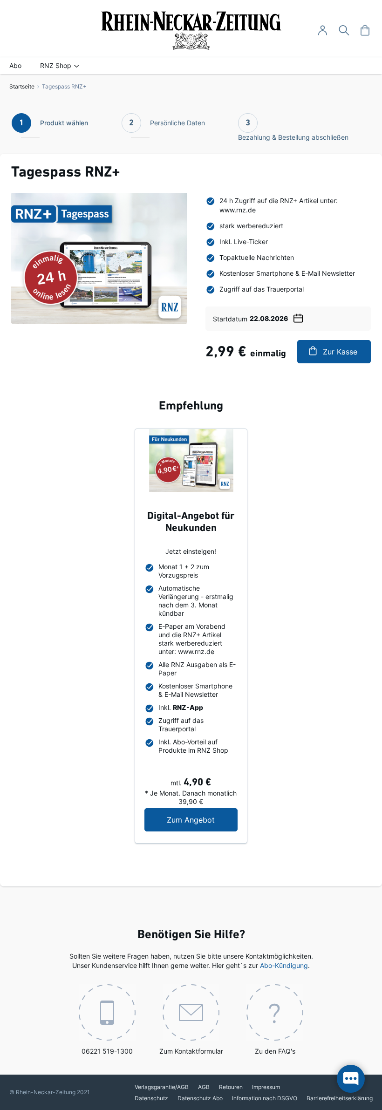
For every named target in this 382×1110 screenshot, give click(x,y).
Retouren (231, 1086)
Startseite (21, 86)
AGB (204, 1086)
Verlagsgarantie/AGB (162, 1086)
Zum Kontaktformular (191, 1051)
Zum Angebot (202, 819)
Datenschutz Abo (200, 1098)
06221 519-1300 (107, 1051)
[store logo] (191, 30)
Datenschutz (151, 1098)
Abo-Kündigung (284, 965)
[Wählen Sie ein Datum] (298, 316)
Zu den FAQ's (275, 1051)
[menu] (191, 65)
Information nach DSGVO (264, 1098)
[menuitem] (15, 65)
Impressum (266, 1086)
